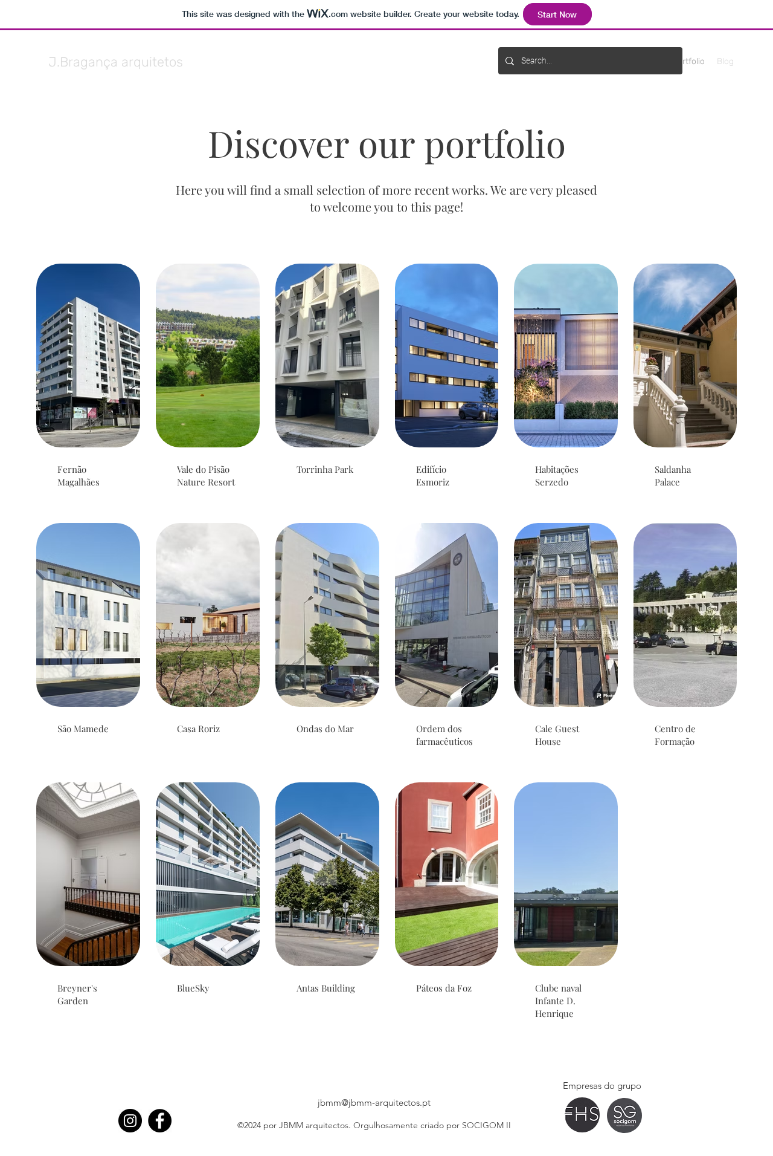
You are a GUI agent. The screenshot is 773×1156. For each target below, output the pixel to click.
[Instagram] (130, 1120)
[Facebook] (160, 1120)
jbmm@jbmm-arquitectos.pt (374, 1102)
